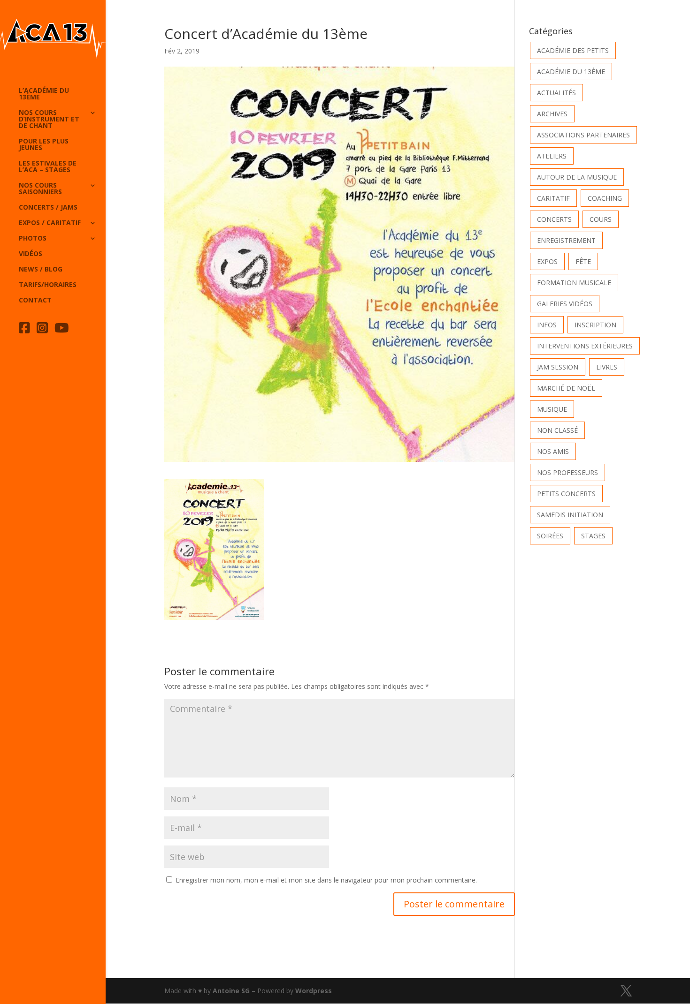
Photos (32, 238)
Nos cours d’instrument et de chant (49, 119)
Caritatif (553, 198)
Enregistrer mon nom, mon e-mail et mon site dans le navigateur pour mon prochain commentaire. (326, 880)
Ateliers (552, 155)
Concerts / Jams (48, 207)
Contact (35, 300)
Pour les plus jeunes (44, 145)
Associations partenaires (583, 134)
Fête (583, 261)
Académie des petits (573, 50)
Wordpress (313, 990)
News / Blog (40, 269)
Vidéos (30, 254)
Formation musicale (574, 282)
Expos (547, 261)
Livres (606, 366)
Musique (552, 409)
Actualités (556, 92)
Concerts (554, 219)
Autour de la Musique (577, 177)
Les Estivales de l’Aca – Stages (48, 167)
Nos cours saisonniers (40, 189)
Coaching (605, 198)
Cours (601, 219)
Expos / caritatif (50, 223)
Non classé (557, 430)
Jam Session (557, 366)
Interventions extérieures (585, 345)
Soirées (550, 535)
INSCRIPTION (595, 324)
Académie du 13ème (571, 71)
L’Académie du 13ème (44, 94)
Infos (547, 324)
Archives (552, 113)
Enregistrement (566, 240)
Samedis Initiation (570, 514)
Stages (593, 535)
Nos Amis (553, 451)
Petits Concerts (566, 493)
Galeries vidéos (564, 303)
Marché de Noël (566, 388)
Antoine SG (231, 990)
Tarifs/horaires (48, 285)
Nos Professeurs (567, 472)
